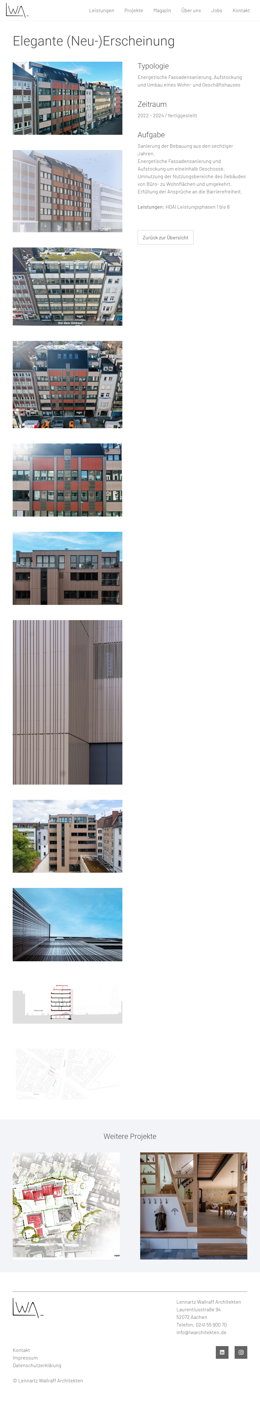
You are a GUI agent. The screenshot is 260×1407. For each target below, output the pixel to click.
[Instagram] (241, 1352)
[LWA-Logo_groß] (17, 10)
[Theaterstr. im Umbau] (67, 384)
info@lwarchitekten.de (201, 1332)
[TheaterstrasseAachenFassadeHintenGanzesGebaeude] (67, 836)
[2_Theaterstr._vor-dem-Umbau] (67, 286)
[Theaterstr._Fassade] (67, 480)
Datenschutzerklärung (37, 1365)
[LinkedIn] (222, 1352)
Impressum (25, 1357)
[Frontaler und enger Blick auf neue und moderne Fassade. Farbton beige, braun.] (67, 702)
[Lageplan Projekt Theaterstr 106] (67, 1074)
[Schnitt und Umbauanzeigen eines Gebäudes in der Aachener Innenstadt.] (67, 1003)
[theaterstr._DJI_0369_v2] (67, 98)
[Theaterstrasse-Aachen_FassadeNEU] (67, 568)
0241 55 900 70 (211, 1324)
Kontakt (21, 1350)
